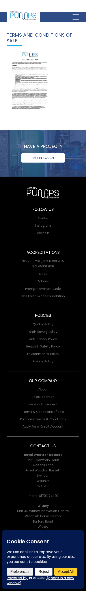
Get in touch (43, 158)
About (43, 389)
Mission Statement (43, 404)
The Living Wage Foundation (43, 296)
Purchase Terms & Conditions (43, 419)
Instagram (43, 225)
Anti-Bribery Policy (43, 339)
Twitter (43, 218)
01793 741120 (48, 496)
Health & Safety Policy (43, 346)
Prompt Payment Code (43, 289)
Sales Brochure (43, 397)
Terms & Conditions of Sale (43, 412)
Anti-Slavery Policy (43, 332)
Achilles (43, 281)
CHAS (43, 274)
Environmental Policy (43, 354)
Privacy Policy (43, 361)
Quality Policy (43, 324)
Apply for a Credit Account (43, 426)
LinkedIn (43, 233)
